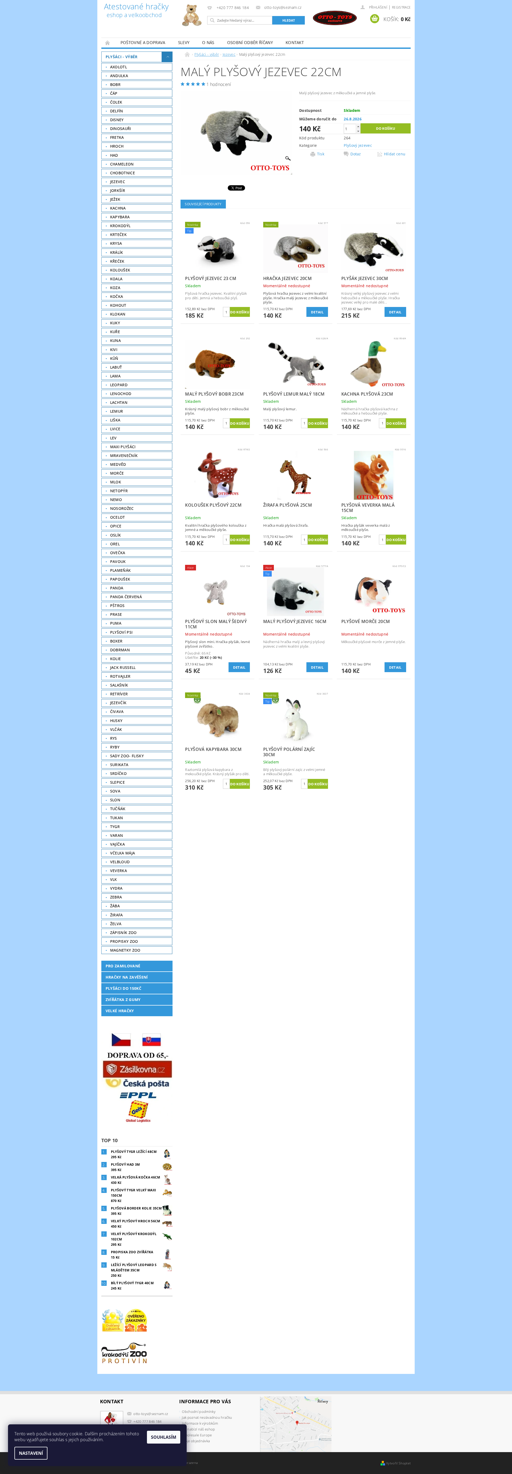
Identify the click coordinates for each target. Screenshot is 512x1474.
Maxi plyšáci (123, 446)
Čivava (117, 711)
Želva (116, 923)
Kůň (114, 358)
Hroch (117, 146)
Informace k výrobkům (200, 1423)
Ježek (115, 199)
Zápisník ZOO (123, 932)
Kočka (116, 296)
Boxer (116, 641)
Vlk (113, 879)
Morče (117, 473)
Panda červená (126, 596)
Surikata (119, 764)
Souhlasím (163, 1437)
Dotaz (355, 154)
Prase (116, 614)
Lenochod (120, 393)
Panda (116, 587)
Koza (115, 287)
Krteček (118, 234)
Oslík (115, 535)
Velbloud (120, 861)
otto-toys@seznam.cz (150, 1413)
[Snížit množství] (358, 131)
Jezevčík (118, 702)
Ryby (114, 747)
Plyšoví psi (121, 632)
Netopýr (119, 490)
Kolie (115, 658)
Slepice (117, 782)
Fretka (117, 137)
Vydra (116, 888)
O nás (208, 42)
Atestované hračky (136, 11)
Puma (115, 623)
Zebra (116, 897)
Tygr (115, 826)
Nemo (116, 499)
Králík (116, 252)
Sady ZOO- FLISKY (127, 755)
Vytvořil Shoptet (398, 1463)
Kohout (118, 305)
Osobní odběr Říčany (250, 42)
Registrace (401, 7)
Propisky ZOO (124, 941)
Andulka (119, 75)
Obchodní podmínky (198, 1411)
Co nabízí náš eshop (198, 1429)
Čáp (114, 93)
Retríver (119, 693)
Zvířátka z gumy (123, 999)
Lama (115, 376)
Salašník (119, 685)
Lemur (116, 411)
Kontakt (295, 42)
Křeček (117, 261)
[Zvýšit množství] (358, 126)
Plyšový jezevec (358, 145)
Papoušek (120, 579)
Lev (113, 437)
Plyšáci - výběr (122, 56)
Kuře (115, 331)
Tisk (320, 154)
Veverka (118, 870)
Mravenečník (124, 455)
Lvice (115, 428)
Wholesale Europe (197, 1435)
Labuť (116, 367)
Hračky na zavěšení (127, 977)
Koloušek (120, 270)
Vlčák (116, 729)
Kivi (113, 349)
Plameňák (120, 570)
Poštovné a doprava (143, 42)
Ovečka (117, 552)
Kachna (118, 208)
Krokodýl (120, 225)
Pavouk (118, 561)
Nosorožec (122, 508)
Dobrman (120, 649)
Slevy (184, 42)
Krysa (116, 243)
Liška (115, 420)
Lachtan (118, 402)
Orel (115, 543)
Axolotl (118, 66)
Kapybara (120, 216)
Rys (113, 738)
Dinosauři (120, 128)
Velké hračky (120, 1010)
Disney (117, 119)
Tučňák (118, 808)
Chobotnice (122, 172)
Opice (116, 526)
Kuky (115, 322)
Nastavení (31, 1453)
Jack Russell (123, 667)
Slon (115, 799)
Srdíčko (118, 773)
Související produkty (203, 204)
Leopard (118, 384)
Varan (116, 835)
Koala (116, 278)
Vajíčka (117, 844)
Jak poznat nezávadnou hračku (207, 1417)
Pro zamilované (123, 965)
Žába (115, 905)
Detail (317, 312)
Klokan (118, 314)
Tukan (116, 817)
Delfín (116, 110)
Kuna (115, 340)
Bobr (115, 84)
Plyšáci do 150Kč (123, 988)
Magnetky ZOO (125, 950)
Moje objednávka (196, 1440)
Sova (115, 791)
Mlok (115, 481)
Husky (116, 720)
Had (114, 155)
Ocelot (117, 517)
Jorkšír (117, 190)
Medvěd (118, 464)
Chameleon (122, 164)
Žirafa (116, 914)
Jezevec (117, 181)
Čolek (116, 102)
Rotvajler (120, 676)
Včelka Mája (122, 853)
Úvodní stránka (107, 42)
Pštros (117, 605)
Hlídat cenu (395, 154)
